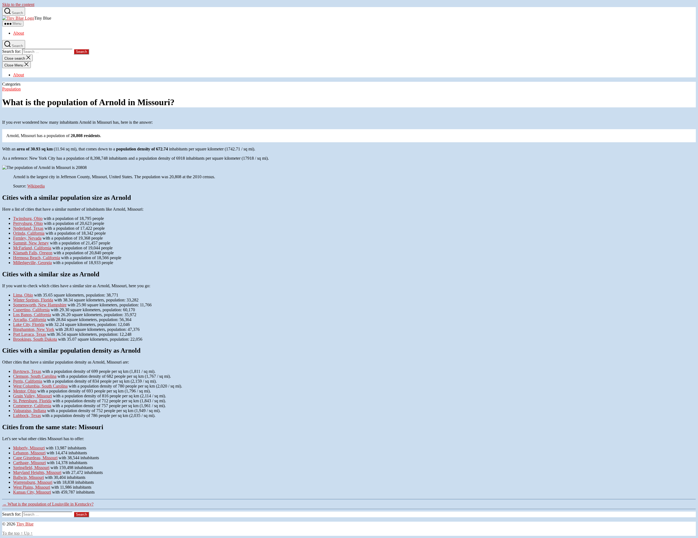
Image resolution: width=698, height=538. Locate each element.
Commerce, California (32, 405)
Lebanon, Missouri (29, 453)
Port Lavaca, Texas (29, 334)
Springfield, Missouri (31, 467)
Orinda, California (28, 233)
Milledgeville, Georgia (32, 262)
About (18, 33)
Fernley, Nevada (27, 238)
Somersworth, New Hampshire (40, 305)
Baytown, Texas (27, 371)
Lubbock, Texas (27, 415)
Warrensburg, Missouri (32, 482)
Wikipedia (36, 186)
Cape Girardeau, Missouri (35, 457)
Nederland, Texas (28, 228)
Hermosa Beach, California (36, 257)
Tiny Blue (25, 524)
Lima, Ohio (23, 295)
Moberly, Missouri (29, 448)
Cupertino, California (31, 309)
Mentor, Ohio (24, 391)
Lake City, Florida (28, 324)
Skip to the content (18, 4)
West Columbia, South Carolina (40, 386)
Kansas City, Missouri (32, 492)
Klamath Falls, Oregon (32, 252)
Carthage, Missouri (29, 462)
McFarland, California (32, 248)
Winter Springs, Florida (33, 300)
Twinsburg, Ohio (28, 218)
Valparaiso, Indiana (29, 410)
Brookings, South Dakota (35, 339)
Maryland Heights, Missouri (37, 472)
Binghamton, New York (33, 329)
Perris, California (27, 381)
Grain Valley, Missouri (32, 396)
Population (11, 89)
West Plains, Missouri (31, 487)
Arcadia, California (29, 319)
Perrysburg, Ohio (28, 223)
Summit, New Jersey (31, 243)
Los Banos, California (32, 314)
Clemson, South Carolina (34, 376)
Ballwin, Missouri (28, 477)
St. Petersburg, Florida (32, 400)
